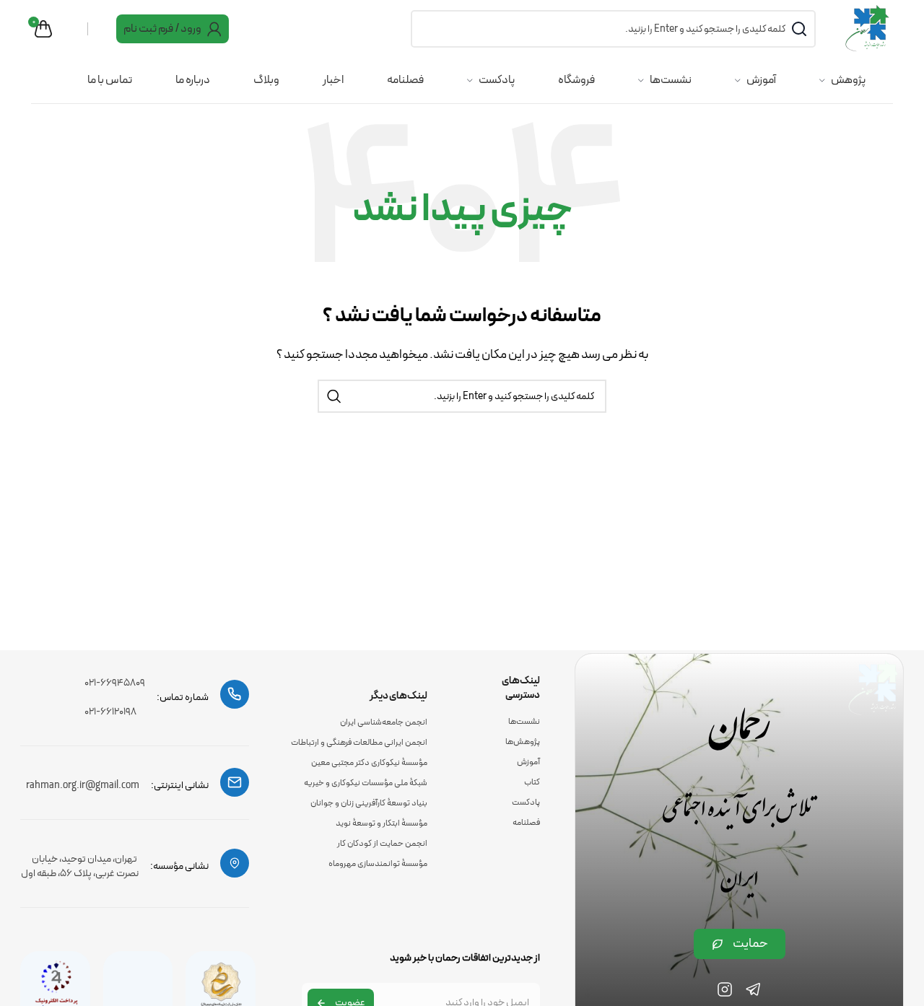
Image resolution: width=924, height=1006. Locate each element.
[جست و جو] (334, 396)
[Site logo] (869, 28)
